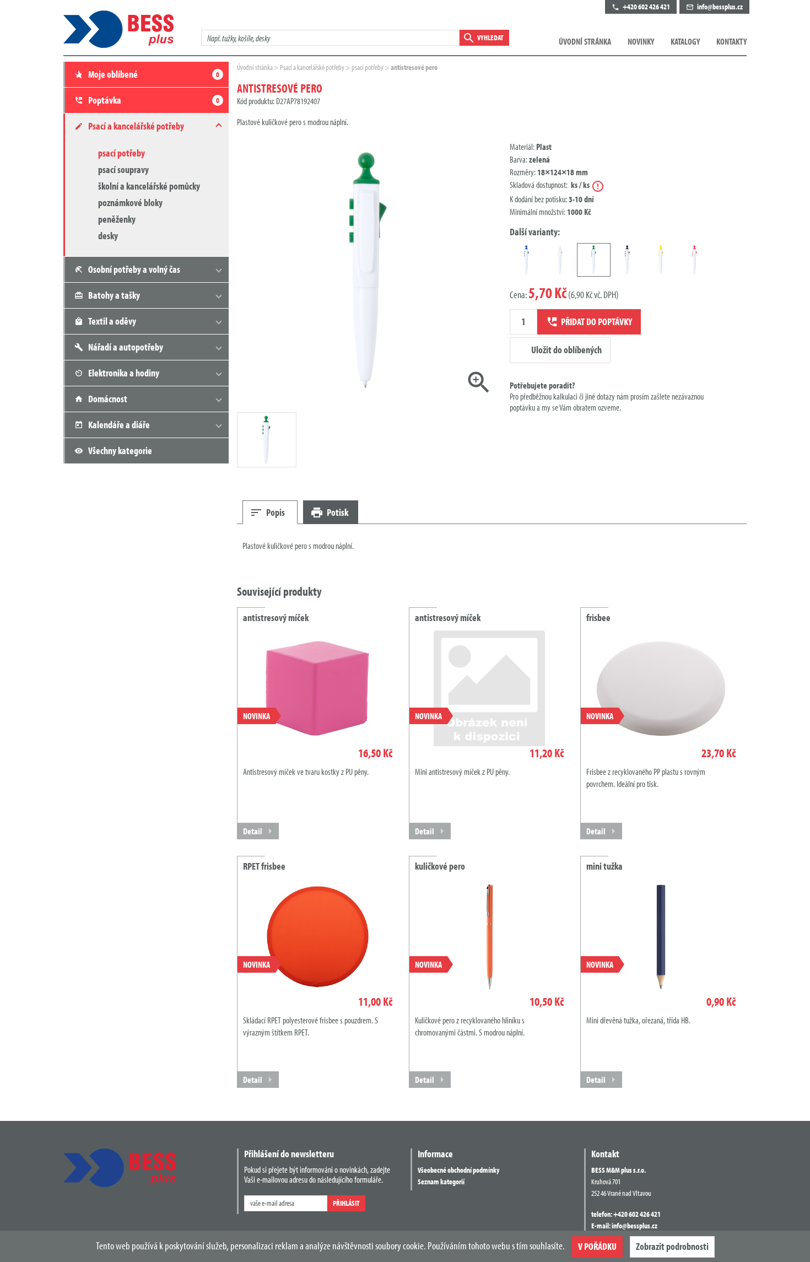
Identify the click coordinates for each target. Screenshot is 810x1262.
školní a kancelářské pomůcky (149, 186)
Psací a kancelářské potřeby (312, 67)
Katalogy (685, 41)
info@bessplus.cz (634, 1226)
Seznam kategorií (441, 1182)
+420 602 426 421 (637, 1214)
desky (108, 235)
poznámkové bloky (130, 202)
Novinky (641, 41)
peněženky (117, 219)
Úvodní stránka (585, 41)
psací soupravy (123, 169)
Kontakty (731, 41)
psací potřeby (121, 153)
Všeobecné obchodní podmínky (458, 1170)
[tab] (270, 512)
